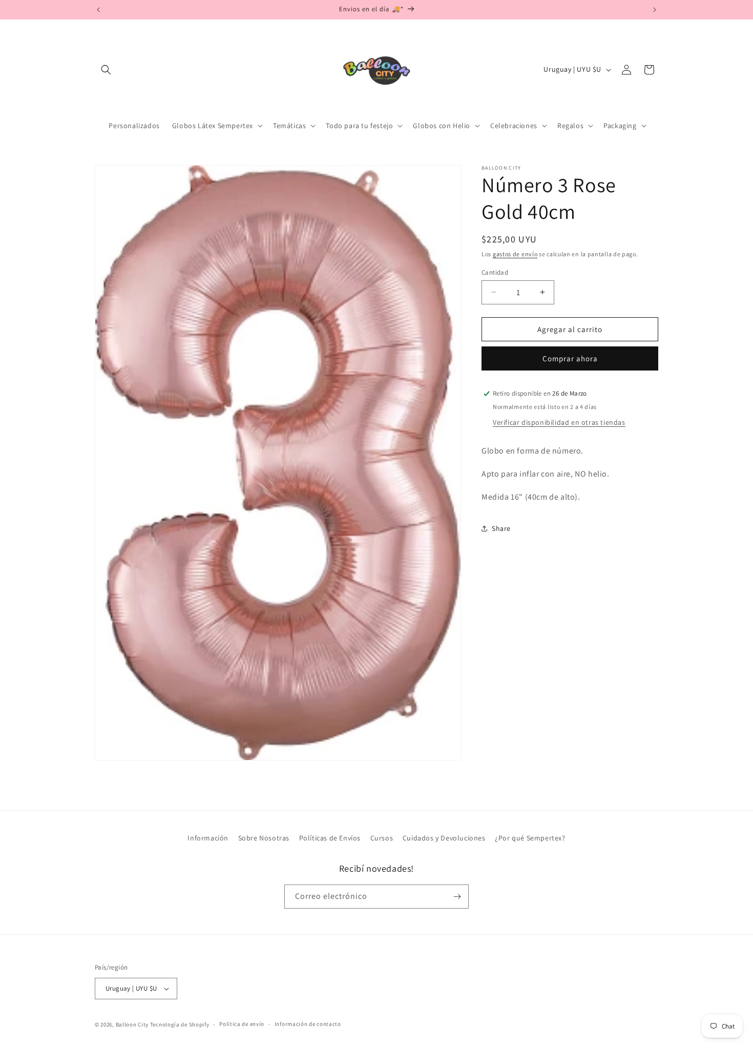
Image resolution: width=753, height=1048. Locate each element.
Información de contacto (308, 1024)
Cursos (381, 837)
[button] (106, 69)
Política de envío (241, 1024)
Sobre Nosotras (263, 837)
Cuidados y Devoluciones (444, 837)
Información (207, 837)
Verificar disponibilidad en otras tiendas (559, 421)
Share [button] (501, 527)
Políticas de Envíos (330, 837)
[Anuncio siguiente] (654, 9)
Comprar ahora (570, 358)
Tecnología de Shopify (180, 1024)
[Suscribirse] (457, 897)
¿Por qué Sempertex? (530, 837)
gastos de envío (515, 254)
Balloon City (132, 1024)
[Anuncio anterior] (98, 9)
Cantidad (495, 272)
